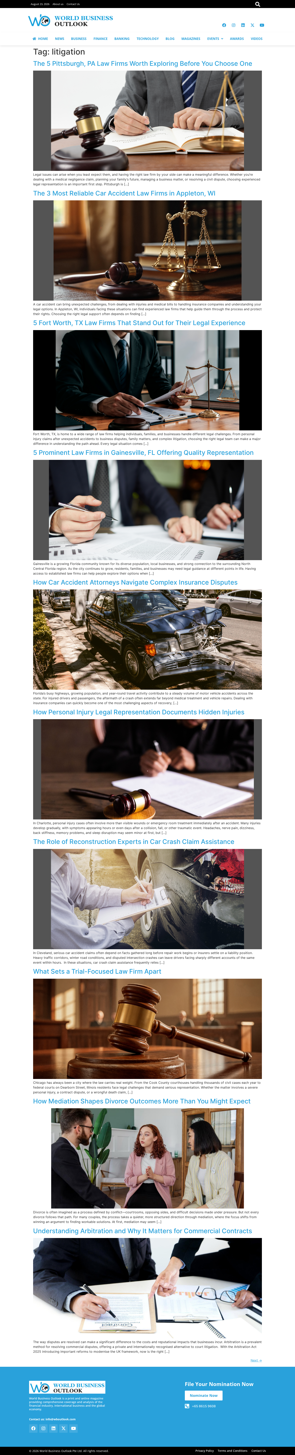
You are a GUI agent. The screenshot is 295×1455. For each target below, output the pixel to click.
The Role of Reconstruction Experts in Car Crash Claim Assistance (133, 842)
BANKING (122, 39)
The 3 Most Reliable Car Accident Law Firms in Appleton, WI (124, 193)
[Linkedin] (243, 25)
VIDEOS (256, 39)
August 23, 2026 (40, 4)
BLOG (170, 39)
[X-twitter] (252, 25)
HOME (43, 39)
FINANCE (101, 39)
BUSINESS (78, 39)
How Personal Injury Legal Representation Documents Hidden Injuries (138, 712)
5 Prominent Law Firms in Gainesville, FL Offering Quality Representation (143, 452)
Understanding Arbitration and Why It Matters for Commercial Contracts (142, 1231)
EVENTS (213, 39)
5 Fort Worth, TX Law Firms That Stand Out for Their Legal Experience (139, 323)
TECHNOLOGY (148, 39)
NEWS (59, 39)
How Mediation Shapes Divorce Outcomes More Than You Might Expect (142, 1101)
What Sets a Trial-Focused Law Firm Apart (97, 971)
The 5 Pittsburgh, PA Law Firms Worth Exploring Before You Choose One (142, 63)
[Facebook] (224, 25)
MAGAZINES (190, 39)
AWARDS (237, 39)
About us (58, 4)
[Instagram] (234, 25)
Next (256, 1360)
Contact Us (73, 4)
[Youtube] (262, 25)
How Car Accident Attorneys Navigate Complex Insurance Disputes (135, 582)
